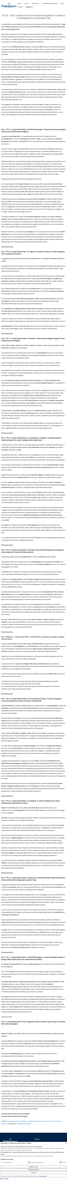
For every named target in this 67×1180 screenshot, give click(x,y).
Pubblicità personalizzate (37, 1162)
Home (19, 3)
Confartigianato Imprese (23, 1124)
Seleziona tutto (33, 1166)
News (62, 3)
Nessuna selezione (33, 1169)
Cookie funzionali (8, 1162)
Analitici (64, 1162)
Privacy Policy (43, 1176)
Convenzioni (35, 3)
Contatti (20, 7)
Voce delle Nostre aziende (49, 3)
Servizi (26, 3)
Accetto (33, 1172)
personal (30, 7)
